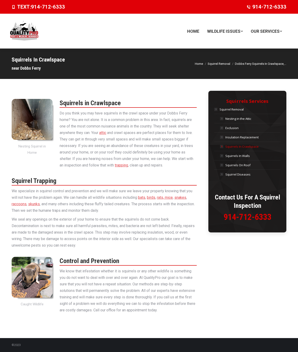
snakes (180, 197)
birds (151, 197)
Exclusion (232, 128)
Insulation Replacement (242, 137)
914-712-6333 (48, 7)
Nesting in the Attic (238, 119)
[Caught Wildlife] (32, 277)
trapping (121, 165)
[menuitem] (193, 31)
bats (141, 197)
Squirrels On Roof (238, 165)
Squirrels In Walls (237, 156)
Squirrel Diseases (238, 174)
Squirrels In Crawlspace (242, 146)
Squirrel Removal (232, 109)
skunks (34, 204)
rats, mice (165, 197)
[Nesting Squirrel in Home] (32, 119)
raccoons (19, 204)
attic (102, 132)
